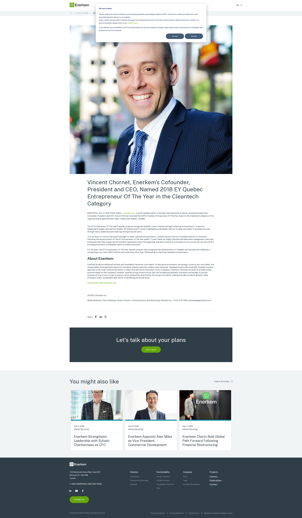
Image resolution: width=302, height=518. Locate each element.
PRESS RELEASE (81, 429)
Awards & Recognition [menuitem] (191, 484)
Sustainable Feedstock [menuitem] (165, 484)
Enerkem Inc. (129, 213)
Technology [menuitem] (134, 477)
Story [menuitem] (185, 477)
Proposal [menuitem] (133, 484)
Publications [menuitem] (215, 480)
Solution (134, 472)
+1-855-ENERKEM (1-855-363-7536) (86, 484)
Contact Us (79, 499)
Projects (214, 472)
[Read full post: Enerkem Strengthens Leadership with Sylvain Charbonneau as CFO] (97, 405)
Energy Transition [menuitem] (163, 477)
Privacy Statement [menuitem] (177, 513)
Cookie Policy (132, 23)
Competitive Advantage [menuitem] (139, 480)
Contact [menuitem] (213, 484)
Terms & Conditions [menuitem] (157, 513)
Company (187, 472)
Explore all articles (221, 381)
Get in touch (151, 350)
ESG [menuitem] (158, 488)
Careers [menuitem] (213, 476)
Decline (194, 36)
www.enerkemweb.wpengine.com (101, 283)
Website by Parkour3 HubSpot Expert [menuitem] (218, 513)
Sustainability (163, 472)
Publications (82, 13)
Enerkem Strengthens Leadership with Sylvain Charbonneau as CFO (91, 441)
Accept (175, 36)
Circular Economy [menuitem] (163, 480)
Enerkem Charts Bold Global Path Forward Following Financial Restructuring (203, 441)
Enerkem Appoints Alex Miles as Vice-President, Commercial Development (150, 441)
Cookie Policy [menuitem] (194, 513)
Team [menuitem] (185, 480)
